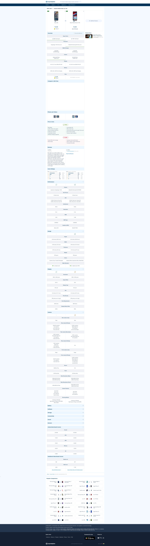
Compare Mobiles (52, 474)
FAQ (72, 537)
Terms (69, 537)
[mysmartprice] (50, 2)
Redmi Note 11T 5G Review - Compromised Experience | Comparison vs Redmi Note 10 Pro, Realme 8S (97, 35)
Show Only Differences (78, 33)
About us (52, 537)
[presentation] (48, 15)
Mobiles (47, 4)
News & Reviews (72, 4)
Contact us (48, 537)
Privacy (65, 537)
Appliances (64, 4)
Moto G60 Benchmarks (56, 469)
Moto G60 (56, 22)
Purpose (56, 537)
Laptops (53, 4)
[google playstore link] (89, 539)
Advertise (61, 537)
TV (58, 4)
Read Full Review (69, 153)
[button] (61, 1)
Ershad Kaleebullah (70, 151)
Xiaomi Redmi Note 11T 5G (75, 22)
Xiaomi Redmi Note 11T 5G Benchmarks (74, 469)
